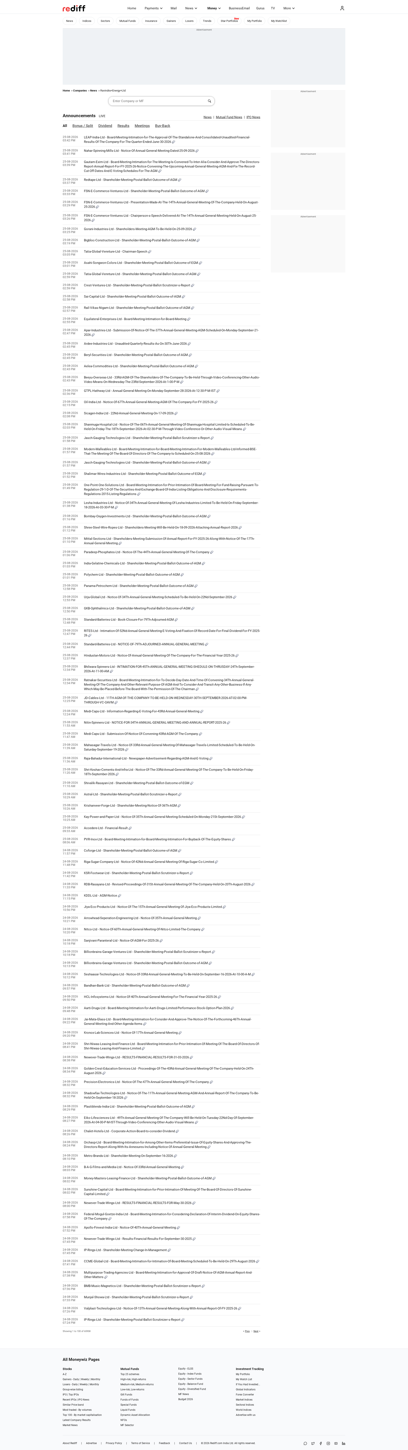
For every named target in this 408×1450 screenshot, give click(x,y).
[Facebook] (320, 1444)
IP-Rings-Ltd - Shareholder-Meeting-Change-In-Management (126, 1250)
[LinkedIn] (343, 1444)
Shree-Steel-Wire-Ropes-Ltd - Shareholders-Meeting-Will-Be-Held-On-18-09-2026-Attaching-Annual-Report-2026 (161, 527)
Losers (189, 21)
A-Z (65, 1374)
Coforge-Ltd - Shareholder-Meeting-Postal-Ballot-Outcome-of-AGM (131, 850)
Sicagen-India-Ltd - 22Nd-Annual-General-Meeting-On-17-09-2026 (129, 413)
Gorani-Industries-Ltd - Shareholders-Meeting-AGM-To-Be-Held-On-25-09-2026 (138, 229)
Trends (207, 21)
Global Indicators (245, 1389)
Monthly (95, 1379)
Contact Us (185, 1443)
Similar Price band (73, 1404)
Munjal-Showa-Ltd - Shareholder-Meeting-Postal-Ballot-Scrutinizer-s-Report (137, 1297)
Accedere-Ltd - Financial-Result (106, 828)
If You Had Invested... (248, 1384)
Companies (80, 90)
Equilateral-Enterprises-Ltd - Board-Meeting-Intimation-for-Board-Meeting (135, 319)
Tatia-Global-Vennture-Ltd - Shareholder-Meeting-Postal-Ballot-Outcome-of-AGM (140, 274)
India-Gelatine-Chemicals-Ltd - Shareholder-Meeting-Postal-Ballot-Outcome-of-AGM (143, 563)
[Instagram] (328, 1444)
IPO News (83, 1399)
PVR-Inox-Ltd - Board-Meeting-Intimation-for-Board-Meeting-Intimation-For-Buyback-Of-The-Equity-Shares (158, 839)
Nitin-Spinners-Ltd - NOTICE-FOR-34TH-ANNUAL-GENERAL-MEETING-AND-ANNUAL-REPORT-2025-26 (155, 722)
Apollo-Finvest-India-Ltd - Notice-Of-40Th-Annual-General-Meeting (130, 1227)
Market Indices (244, 1399)
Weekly (85, 1379)
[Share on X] (313, 1444)
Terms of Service (140, 1443)
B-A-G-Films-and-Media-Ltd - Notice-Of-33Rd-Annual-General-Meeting (132, 1167)
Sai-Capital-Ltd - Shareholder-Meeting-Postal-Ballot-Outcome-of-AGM (133, 296)
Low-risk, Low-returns (132, 1389)
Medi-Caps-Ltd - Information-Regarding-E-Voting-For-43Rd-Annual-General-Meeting (142, 711)
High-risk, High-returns (133, 1379)
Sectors (105, 21)
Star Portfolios (229, 21)
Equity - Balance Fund (190, 1383)
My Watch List (244, 1379)
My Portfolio (254, 21)
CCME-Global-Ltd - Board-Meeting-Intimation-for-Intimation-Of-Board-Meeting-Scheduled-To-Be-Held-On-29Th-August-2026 (170, 1261)
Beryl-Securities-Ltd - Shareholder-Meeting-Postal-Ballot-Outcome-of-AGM (136, 355)
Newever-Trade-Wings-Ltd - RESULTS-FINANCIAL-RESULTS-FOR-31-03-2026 (137, 1057)
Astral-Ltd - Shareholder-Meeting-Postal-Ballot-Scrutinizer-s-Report (131, 794)
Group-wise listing (73, 1389)
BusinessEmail (239, 8)
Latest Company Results (77, 1420)
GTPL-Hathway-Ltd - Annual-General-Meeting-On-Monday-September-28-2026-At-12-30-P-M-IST (150, 391)
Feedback (164, 1443)
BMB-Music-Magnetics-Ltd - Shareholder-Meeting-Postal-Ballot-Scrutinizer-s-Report (143, 1286)
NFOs (123, 1420)
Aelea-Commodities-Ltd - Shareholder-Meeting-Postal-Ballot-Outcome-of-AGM (139, 366)
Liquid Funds (127, 1409)
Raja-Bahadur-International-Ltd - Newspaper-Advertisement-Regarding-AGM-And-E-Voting (146, 758)
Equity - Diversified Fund (192, 1389)
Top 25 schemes (129, 1374)
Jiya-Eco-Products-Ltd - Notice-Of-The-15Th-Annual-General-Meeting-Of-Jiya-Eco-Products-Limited (153, 907)
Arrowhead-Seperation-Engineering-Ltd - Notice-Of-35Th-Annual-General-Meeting (141, 918)
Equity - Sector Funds (190, 1378)
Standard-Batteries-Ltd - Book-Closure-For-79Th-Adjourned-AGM (129, 620)
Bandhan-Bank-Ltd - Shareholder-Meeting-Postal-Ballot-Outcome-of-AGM (135, 985)
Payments (152, 8)
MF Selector (127, 1425)
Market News (70, 1425)
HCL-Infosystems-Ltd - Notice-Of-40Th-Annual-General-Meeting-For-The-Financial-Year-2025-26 (151, 997)
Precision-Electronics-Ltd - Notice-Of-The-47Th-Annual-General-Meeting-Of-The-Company (147, 1082)
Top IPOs (74, 1394)
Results (123, 126)
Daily (76, 1379)
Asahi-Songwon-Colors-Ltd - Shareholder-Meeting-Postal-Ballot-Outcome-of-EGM (141, 263)
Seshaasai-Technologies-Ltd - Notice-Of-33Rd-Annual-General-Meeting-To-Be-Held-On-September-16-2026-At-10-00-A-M (168, 974)
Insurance (151, 21)
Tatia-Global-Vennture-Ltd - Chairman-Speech (116, 251)
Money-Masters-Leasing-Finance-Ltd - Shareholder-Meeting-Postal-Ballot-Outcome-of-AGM (148, 1178)
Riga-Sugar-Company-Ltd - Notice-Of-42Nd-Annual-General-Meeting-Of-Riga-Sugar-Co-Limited (149, 862)
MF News (183, 1394)
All (65, 126)
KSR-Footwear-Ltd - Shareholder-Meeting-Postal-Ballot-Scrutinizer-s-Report (137, 873)
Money (212, 8)
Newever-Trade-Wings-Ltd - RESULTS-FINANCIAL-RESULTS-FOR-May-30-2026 (138, 1203)
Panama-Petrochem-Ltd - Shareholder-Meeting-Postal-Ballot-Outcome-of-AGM (139, 586)
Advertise (91, 1443)
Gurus (260, 8)
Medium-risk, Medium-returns (137, 1384)
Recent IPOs (69, 1399)
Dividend (105, 126)
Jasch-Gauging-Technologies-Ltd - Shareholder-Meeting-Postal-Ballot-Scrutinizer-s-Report (147, 438)
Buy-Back (162, 126)
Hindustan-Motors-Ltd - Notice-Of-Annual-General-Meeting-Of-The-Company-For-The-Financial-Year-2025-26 (159, 655)
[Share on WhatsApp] (305, 1444)
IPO (65, 1394)
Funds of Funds (129, 1399)
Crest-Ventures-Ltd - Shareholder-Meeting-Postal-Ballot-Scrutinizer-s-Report (137, 285)
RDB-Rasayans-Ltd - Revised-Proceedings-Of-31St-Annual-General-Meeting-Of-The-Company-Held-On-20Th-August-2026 (167, 884)
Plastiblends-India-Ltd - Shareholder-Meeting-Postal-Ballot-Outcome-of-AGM (138, 1106)
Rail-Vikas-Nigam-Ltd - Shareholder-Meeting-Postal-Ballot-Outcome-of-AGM (137, 308)
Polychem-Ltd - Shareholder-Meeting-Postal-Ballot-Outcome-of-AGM (132, 575)
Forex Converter (245, 1394)
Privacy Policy (114, 1443)
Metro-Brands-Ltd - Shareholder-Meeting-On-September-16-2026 (129, 1156)
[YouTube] (336, 1444)
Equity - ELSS (185, 1368)
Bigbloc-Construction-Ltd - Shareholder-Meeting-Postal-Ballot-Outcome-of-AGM (140, 240)
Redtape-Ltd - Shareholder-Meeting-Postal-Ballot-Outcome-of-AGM (131, 180)
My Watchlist (279, 21)
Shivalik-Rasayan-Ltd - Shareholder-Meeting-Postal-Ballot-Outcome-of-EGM (137, 783)
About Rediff (70, 1443)
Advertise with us (245, 1414)
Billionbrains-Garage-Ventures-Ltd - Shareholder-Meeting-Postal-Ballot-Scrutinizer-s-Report (148, 952)
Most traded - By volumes (77, 1409)
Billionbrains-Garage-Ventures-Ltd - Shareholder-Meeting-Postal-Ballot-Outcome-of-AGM (146, 963)
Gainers (171, 21)
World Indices (243, 1409)
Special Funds (128, 1404)
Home (132, 8)
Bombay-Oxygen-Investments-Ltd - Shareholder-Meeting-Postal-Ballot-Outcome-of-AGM (145, 516)
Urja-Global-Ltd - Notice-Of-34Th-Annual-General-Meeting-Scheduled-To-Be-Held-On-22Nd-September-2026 (158, 597)
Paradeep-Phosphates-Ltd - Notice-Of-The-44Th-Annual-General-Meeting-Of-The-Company (147, 552)
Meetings (142, 126)
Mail (174, 8)
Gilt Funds (126, 1394)
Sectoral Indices (245, 1404)
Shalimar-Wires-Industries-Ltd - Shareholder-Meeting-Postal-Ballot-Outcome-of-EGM (143, 474)
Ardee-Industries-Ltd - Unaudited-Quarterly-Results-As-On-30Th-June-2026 (136, 344)
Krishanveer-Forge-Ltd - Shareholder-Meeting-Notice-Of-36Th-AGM (131, 805)
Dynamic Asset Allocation (135, 1414)
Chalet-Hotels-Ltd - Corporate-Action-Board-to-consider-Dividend (130, 1131)
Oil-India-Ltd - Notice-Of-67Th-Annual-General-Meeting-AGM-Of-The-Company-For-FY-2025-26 (149, 402)
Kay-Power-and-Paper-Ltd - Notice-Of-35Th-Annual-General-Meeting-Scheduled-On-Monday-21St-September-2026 (163, 817)
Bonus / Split (82, 126)
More (287, 8)
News (189, 8)
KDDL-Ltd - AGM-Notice (101, 895)
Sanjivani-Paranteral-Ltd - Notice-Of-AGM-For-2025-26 (122, 940)
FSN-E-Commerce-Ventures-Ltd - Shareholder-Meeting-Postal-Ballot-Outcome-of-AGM (144, 191)
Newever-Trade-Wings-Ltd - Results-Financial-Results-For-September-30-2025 (138, 1239)
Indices (86, 21)
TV (273, 8)
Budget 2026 (185, 1399)
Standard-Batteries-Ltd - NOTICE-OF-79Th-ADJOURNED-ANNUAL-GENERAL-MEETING (144, 644)
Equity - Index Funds (189, 1373)
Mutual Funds (127, 21)
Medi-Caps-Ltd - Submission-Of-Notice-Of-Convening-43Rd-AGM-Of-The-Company (141, 734)
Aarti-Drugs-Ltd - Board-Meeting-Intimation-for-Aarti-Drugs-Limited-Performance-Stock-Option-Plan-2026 (157, 1008)
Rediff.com (216, 1443)
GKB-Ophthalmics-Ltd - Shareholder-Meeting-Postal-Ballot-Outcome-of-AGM (137, 608)
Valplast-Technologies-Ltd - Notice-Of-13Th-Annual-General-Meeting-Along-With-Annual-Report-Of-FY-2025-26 (161, 1308)
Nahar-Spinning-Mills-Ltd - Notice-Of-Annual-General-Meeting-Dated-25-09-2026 (140, 151)
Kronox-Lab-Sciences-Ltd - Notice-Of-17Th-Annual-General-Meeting (131, 1033)
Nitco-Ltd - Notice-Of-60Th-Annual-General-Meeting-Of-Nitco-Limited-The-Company (142, 929)
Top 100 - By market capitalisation (82, 1414)
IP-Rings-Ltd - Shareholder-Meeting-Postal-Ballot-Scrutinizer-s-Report (132, 1320)
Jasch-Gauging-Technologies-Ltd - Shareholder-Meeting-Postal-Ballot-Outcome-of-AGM (145, 462)
